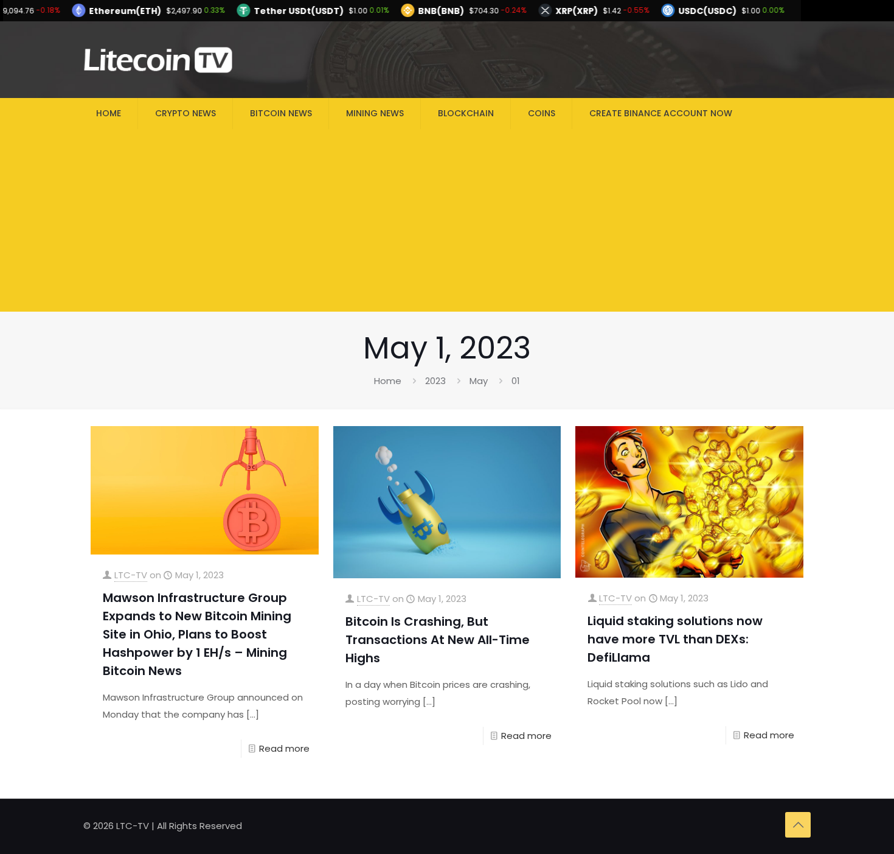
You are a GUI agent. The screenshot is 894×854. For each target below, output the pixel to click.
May (479, 380)
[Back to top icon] (798, 825)
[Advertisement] (447, 220)
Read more (284, 748)
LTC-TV (130, 575)
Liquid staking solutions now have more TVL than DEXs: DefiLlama (675, 639)
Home (387, 380)
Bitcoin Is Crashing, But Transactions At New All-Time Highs (437, 640)
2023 (435, 380)
